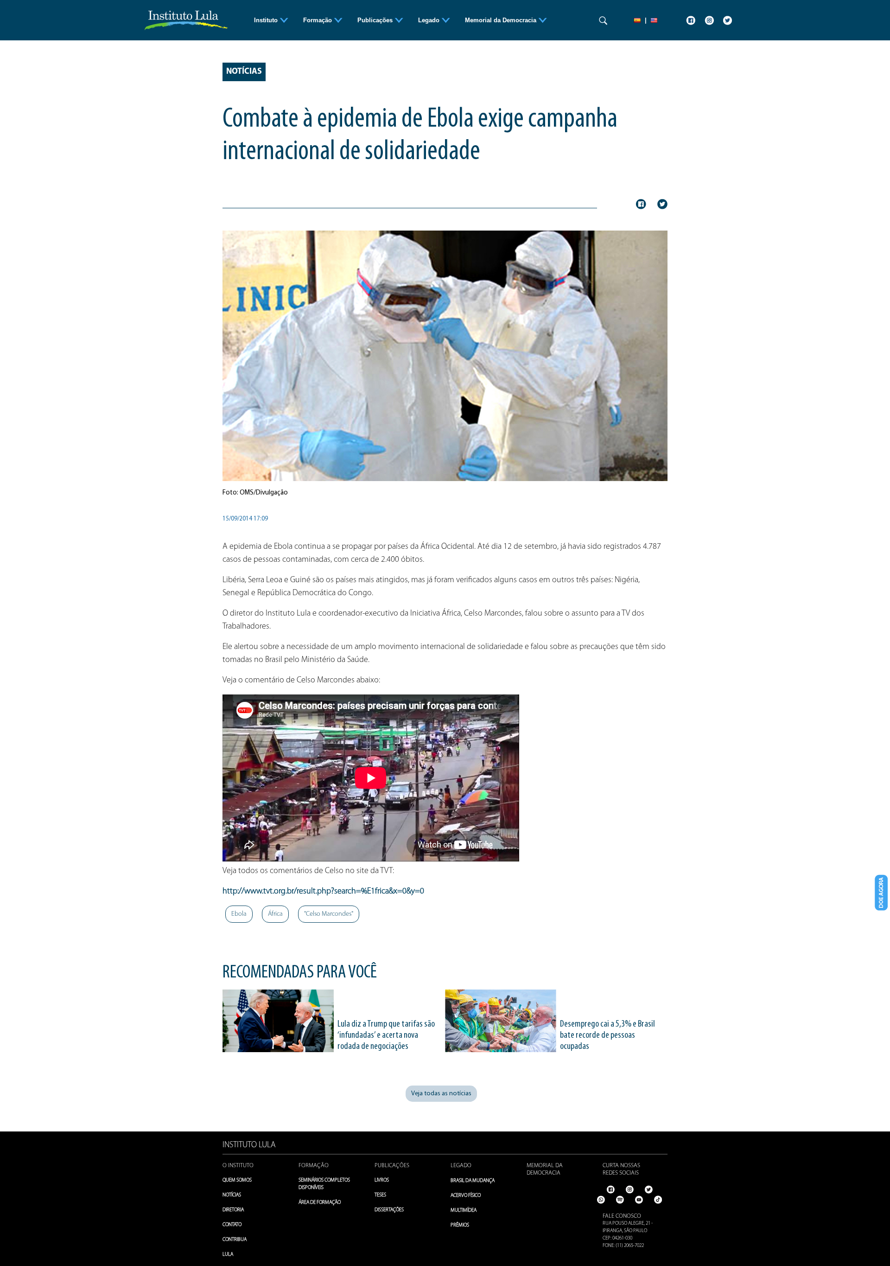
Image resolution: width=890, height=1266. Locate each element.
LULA (227, 1254)
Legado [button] (429, 20)
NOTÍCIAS (231, 1195)
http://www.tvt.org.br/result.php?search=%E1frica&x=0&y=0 (323, 891)
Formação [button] (318, 20)
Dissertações (389, 1210)
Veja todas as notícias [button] (441, 1093)
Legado (461, 1166)
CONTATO (232, 1224)
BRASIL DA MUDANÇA (473, 1180)
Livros (382, 1180)
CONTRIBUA (234, 1239)
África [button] (275, 914)
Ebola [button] (239, 914)
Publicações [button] (375, 20)
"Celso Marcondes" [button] (328, 914)
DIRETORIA (233, 1210)
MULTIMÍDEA (464, 1210)
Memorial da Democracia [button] (501, 20)
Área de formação (320, 1202)
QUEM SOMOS (237, 1180)
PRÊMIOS (460, 1225)
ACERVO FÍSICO (466, 1195)
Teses (380, 1195)
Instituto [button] (267, 20)
